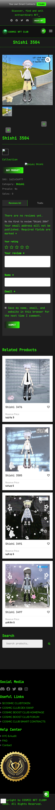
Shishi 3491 (13, 543)
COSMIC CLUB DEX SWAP (18, 707)
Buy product (13, 170)
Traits (40, 203)
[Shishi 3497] (27, 586)
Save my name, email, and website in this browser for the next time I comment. (27, 311)
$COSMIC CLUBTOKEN (16, 703)
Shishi (20, 184)
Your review (14, 253)
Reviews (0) (15, 203)
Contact (7, 745)
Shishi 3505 (13, 475)
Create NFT (38, 21)
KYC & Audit (9, 736)
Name (9, 275)
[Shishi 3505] (27, 449)
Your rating (11, 241)
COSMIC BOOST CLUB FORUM (20, 716)
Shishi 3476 (13, 407)
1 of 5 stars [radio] (6, 247)
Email (10, 291)
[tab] (15, 203)
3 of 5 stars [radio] (17, 247)
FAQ (4, 740)
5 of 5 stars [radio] (27, 247)
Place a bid (30, 361)
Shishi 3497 (13, 612)
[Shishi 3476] (27, 381)
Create (41, 4)
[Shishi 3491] (27, 518)
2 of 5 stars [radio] (11, 247)
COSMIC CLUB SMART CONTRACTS (23, 721)
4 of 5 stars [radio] (22, 247)
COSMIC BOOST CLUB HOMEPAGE (23, 712)
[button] (48, 59)
